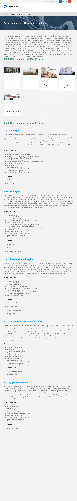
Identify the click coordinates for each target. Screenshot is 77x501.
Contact (71, 9)
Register (51, 1)
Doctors (36, 9)
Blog (43, 9)
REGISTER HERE (62, 9)
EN (55, 1)
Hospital (26, 9)
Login (46, 1)
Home (19, 9)
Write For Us (51, 9)
